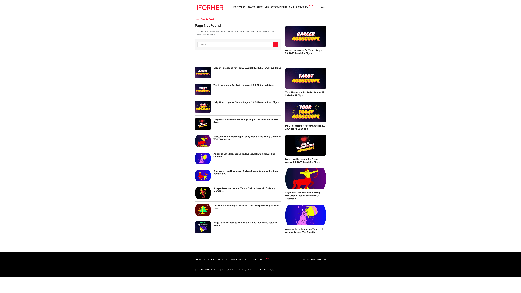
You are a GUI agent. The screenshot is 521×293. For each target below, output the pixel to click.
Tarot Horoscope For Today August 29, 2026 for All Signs (243, 85)
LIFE (267, 7)
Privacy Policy (269, 270)
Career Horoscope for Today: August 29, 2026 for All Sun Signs (247, 67)
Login (323, 7)
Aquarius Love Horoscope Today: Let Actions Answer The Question (244, 155)
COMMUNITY (302, 7)
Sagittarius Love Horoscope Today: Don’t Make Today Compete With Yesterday (247, 138)
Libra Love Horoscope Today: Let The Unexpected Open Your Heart (246, 206)
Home (197, 19)
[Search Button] (275, 44)
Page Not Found (207, 19)
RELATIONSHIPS (255, 7)
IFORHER (210, 8)
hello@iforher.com (318, 259)
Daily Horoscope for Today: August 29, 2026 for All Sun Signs (246, 102)
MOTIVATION (239, 7)
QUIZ (291, 7)
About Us (258, 270)
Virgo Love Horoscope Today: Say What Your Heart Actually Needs (245, 224)
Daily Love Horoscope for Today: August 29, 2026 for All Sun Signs (245, 120)
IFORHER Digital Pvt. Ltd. (210, 270)
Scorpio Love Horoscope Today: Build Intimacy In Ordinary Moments (244, 189)
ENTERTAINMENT (279, 7)
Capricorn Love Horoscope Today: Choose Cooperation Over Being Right (245, 172)
